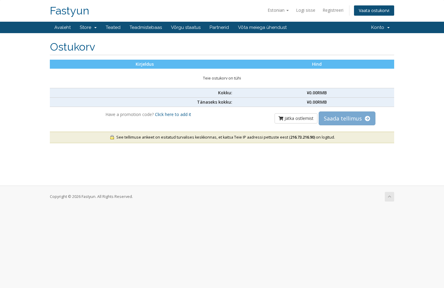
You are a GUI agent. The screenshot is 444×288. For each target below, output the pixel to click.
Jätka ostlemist (298, 118)
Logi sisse (305, 10)
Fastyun (69, 10)
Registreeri (333, 10)
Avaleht (62, 27)
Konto (379, 27)
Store (87, 27)
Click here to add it (173, 114)
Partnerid (219, 27)
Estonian (277, 10)
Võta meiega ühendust (262, 27)
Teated (113, 27)
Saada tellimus (344, 118)
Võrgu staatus (186, 27)
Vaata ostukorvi (374, 10)
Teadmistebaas (146, 27)
